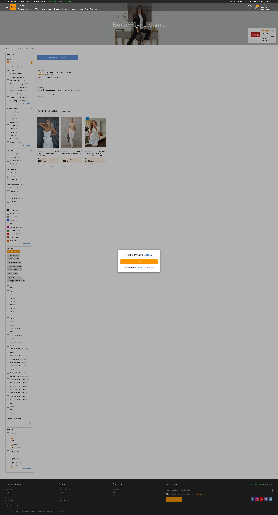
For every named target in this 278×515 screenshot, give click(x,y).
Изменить (127, 267)
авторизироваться (141, 267)
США (147, 254)
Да (139, 262)
